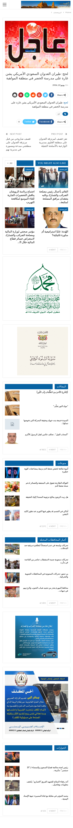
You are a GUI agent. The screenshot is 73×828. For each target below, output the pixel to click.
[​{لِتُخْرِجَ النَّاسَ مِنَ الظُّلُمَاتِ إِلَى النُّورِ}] (12, 396)
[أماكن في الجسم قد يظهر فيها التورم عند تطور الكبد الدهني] (12, 515)
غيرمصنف (63, 169)
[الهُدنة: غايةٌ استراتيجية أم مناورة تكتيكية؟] (53, 217)
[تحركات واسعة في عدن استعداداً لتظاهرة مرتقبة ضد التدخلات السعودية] (12, 549)
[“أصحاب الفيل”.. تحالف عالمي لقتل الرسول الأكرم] (12, 438)
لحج (59, 114)
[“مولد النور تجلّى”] (12, 410)
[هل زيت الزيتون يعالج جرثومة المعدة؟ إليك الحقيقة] (12, 501)
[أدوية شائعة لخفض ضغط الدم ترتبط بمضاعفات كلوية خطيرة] (12, 472)
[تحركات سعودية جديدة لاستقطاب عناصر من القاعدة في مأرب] (12, 563)
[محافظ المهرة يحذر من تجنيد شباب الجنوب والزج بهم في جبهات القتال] (12, 591)
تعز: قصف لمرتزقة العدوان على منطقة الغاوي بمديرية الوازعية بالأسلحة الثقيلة (53, 142)
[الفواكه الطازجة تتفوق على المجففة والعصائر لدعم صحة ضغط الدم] (12, 486)
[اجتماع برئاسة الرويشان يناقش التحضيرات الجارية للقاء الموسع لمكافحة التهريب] (19, 177)
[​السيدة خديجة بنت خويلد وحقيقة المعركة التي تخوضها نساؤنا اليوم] (12, 424)
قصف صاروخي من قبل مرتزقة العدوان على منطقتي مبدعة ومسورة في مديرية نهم (18, 144)
